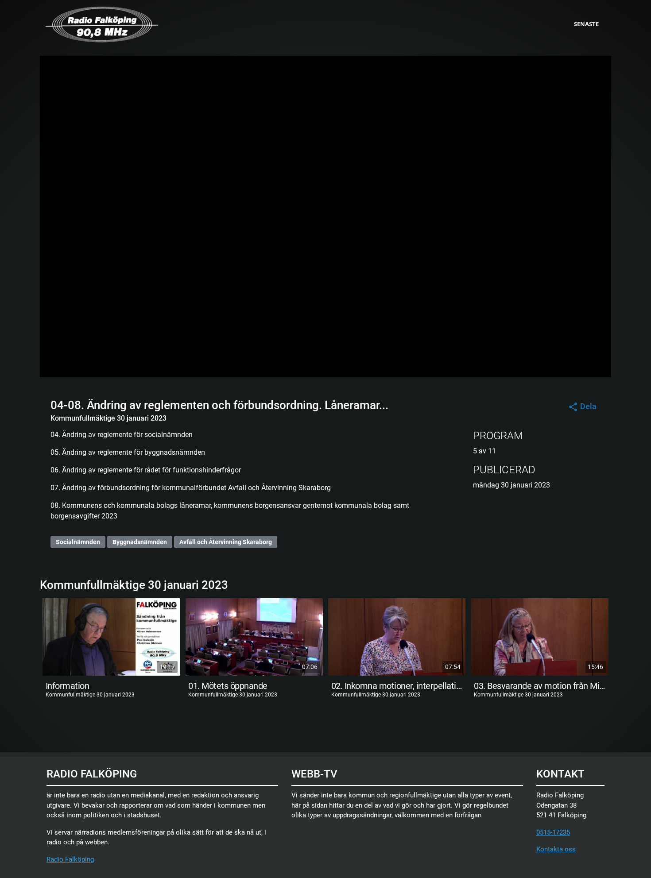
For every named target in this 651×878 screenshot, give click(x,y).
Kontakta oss (556, 849)
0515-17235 (553, 832)
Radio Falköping (70, 859)
